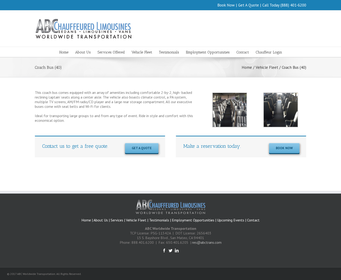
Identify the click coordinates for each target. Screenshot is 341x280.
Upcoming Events (230, 220)
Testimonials (159, 220)
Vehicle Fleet (136, 220)
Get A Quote (248, 5)
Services (117, 220)
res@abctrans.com (207, 242)
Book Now (226, 5)
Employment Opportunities (193, 220)
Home (86, 220)
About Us (101, 220)
